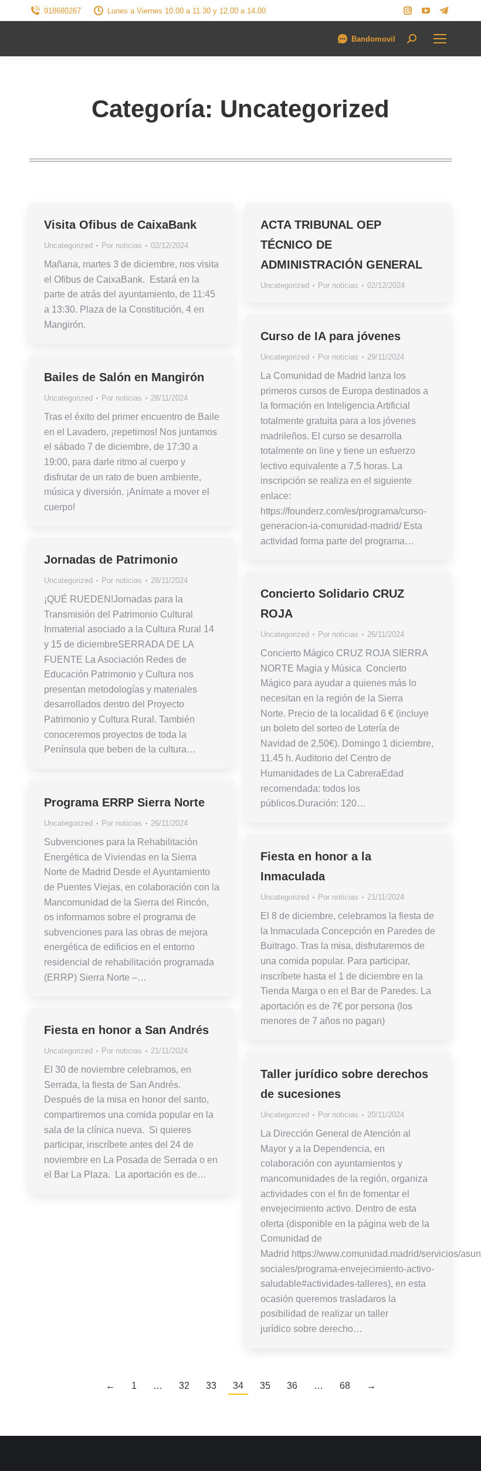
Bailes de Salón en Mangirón (124, 377)
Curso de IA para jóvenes (330, 336)
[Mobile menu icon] (440, 38)
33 (211, 1386)
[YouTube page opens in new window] (425, 10)
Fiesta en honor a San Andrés (126, 1029)
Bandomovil (373, 39)
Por (121, 245)
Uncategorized (68, 245)
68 (345, 1386)
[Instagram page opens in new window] (407, 10)
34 (238, 1386)
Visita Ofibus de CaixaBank (120, 224)
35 (265, 1386)
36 (292, 1386)
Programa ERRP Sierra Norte (124, 802)
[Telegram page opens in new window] (444, 10)
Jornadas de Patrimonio (111, 559)
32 (184, 1386)
